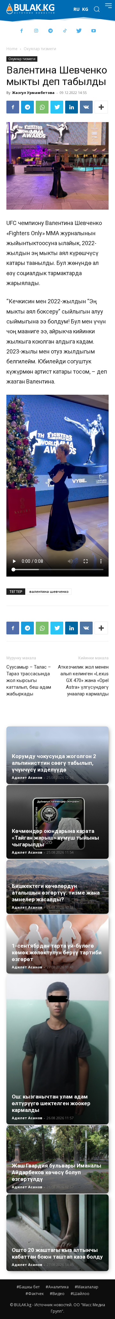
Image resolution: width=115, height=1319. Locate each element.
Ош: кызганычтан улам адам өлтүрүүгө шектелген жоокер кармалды (51, 1103)
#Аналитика (57, 1287)
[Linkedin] (71, 107)
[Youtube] (93, 31)
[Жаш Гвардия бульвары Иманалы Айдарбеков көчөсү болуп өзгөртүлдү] (57, 1159)
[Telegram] (50, 31)
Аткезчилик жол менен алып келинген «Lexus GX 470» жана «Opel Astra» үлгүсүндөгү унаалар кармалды (83, 680)
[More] (101, 107)
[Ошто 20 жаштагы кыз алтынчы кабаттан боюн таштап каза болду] (57, 1232)
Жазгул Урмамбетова (33, 92)
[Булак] (30, 8)
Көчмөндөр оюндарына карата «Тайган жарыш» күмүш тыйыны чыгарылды (55, 838)
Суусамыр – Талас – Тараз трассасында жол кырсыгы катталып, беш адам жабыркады (28, 680)
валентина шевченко (49, 591)
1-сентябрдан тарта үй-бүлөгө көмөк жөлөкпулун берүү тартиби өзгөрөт (57, 952)
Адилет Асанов (27, 777)
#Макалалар (86, 1287)
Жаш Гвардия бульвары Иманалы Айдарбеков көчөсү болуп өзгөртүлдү (56, 1172)
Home (12, 48)
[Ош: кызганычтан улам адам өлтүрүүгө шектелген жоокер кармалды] (57, 1049)
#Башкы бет (28, 1287)
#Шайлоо (80, 1293)
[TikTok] (64, 31)
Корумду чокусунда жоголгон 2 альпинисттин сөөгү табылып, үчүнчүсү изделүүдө (54, 763)
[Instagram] (36, 31)
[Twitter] (79, 31)
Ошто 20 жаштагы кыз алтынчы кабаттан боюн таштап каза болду (57, 1253)
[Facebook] (21, 31)
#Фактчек (35, 1293)
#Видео (57, 1293)
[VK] (86, 107)
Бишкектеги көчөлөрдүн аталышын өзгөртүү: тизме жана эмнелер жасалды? (56, 893)
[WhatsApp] (42, 107)
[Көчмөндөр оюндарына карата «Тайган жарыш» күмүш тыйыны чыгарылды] (57, 822)
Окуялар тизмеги (40, 48)
